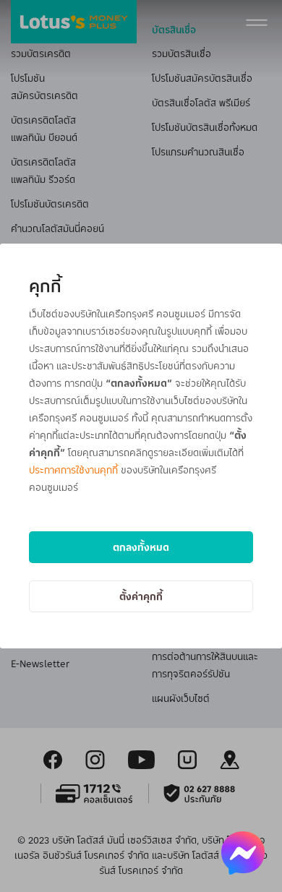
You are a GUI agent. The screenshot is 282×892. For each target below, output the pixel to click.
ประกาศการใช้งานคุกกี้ (73, 469)
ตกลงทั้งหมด (141, 547)
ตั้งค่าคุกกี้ (141, 596)
